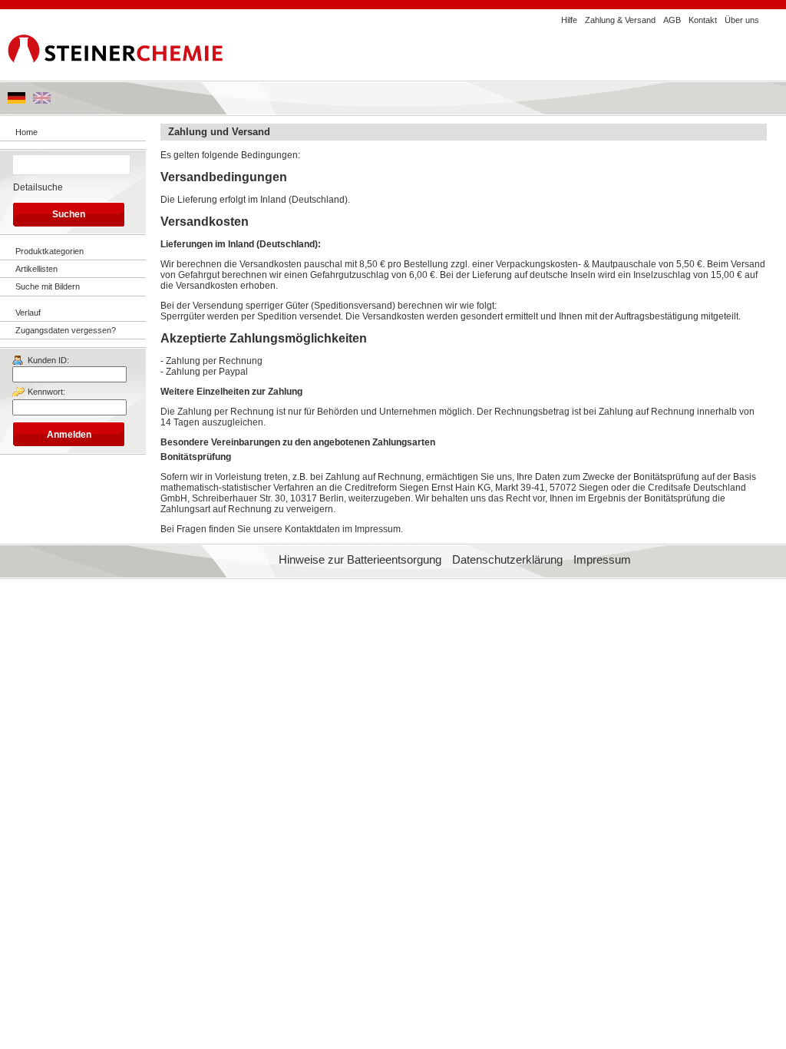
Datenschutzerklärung (507, 560)
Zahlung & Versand (620, 20)
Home (26, 132)
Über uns (742, 20)
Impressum (602, 560)
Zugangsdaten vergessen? (65, 330)
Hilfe (569, 20)
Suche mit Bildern (47, 286)
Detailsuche (38, 187)
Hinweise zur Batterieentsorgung (360, 560)
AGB (672, 20)
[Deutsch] (16, 100)
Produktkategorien (49, 251)
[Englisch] (42, 100)
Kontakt (703, 20)
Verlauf (28, 312)
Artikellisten (36, 268)
